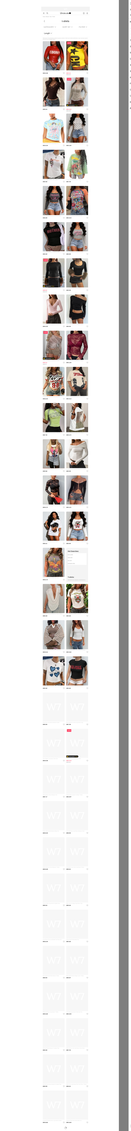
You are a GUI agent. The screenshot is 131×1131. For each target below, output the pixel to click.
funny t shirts (70, 554)
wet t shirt (70, 560)
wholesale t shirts (71, 563)
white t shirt (70, 557)
